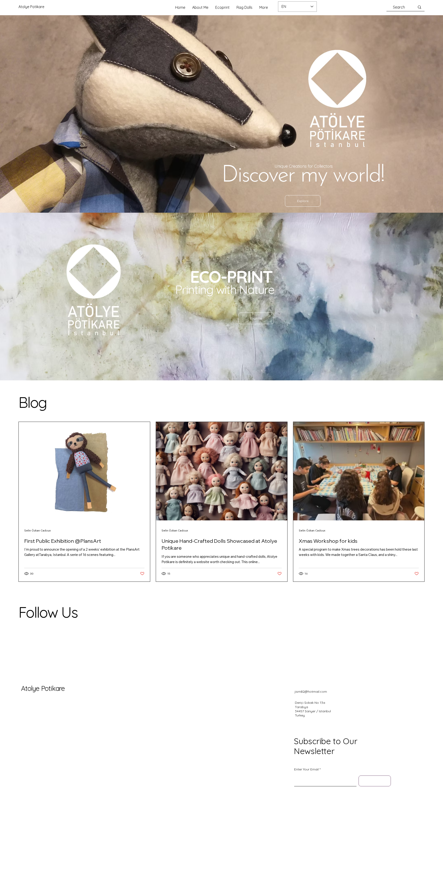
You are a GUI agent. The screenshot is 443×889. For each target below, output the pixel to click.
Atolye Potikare (43, 688)
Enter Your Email (306, 769)
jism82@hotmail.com (311, 691)
